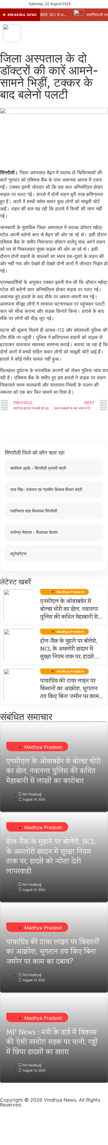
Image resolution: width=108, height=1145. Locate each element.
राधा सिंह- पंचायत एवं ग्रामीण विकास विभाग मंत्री (46, 489)
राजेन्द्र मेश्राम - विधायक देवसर (34, 532)
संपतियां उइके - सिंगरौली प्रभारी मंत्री (38, 468)
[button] (102, 33)
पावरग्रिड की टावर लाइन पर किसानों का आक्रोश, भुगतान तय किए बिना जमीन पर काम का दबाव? (69, 693)
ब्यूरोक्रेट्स (18, 553)
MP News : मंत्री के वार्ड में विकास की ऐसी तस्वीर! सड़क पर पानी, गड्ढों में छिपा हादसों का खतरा (52, 1042)
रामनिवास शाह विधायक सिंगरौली (33, 510)
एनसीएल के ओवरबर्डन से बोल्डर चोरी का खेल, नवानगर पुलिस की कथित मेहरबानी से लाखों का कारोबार (69, 613)
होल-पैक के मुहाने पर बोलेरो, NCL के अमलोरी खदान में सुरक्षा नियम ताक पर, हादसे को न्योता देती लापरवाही (70, 653)
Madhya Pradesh (43, 747)
